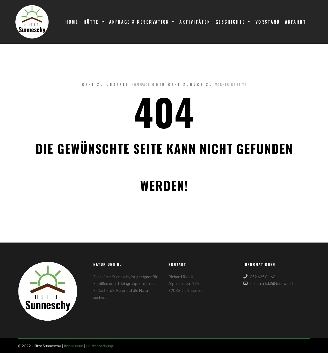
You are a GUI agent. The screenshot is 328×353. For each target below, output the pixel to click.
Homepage (140, 84)
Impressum (73, 345)
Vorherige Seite (230, 84)
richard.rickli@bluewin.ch (272, 283)
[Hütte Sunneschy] (32, 22)
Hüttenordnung (99, 345)
